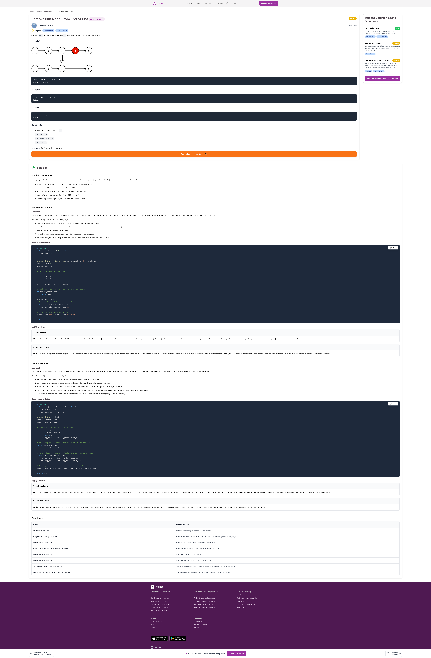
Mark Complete (237, 654)
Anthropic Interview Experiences (204, 598)
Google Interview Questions (160, 598)
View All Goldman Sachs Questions (382, 78)
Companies (39, 11)
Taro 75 (153, 595)
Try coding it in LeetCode (192, 154)
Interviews (207, 3)
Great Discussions (156, 621)
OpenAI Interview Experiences (204, 595)
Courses (190, 3)
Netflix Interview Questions (159, 610)
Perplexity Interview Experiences (204, 601)
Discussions (218, 3)
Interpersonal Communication (246, 604)
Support (196, 627)
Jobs (198, 3)
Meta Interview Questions (159, 601)
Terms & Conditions (200, 624)
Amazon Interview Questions (160, 604)
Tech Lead (240, 607)
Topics (153, 627)
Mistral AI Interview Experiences (204, 607)
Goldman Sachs (48, 11)
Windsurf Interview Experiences (204, 604)
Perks (152, 624)
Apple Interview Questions (159, 607)
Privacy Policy (198, 621)
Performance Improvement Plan (247, 598)
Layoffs (239, 595)
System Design (241, 601)
